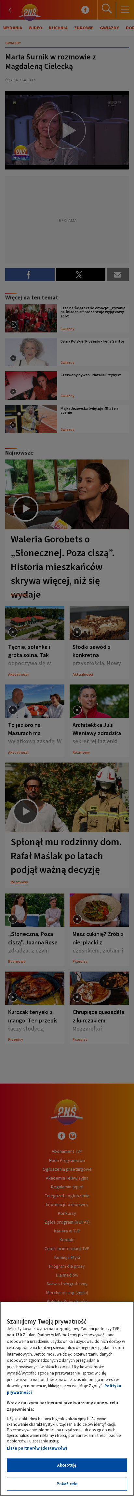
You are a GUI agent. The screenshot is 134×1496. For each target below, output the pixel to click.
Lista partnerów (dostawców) (37, 1448)
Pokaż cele (67, 1484)
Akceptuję (66, 1465)
